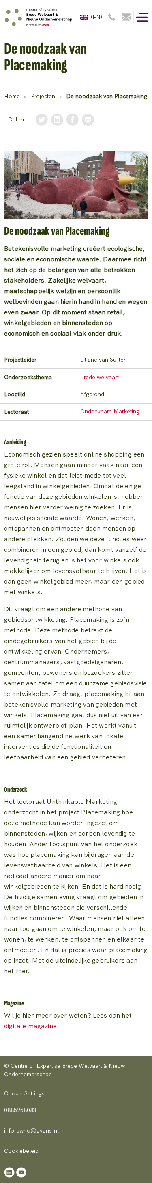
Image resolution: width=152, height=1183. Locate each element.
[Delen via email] (88, 119)
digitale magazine (30, 1026)
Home (12, 96)
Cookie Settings (24, 1093)
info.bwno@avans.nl (31, 1130)
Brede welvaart (99, 377)
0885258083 (20, 1110)
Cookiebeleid (21, 1150)
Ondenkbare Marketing (109, 411)
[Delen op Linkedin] (57, 119)
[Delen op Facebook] (72, 119)
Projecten (43, 96)
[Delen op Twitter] (41, 119)
